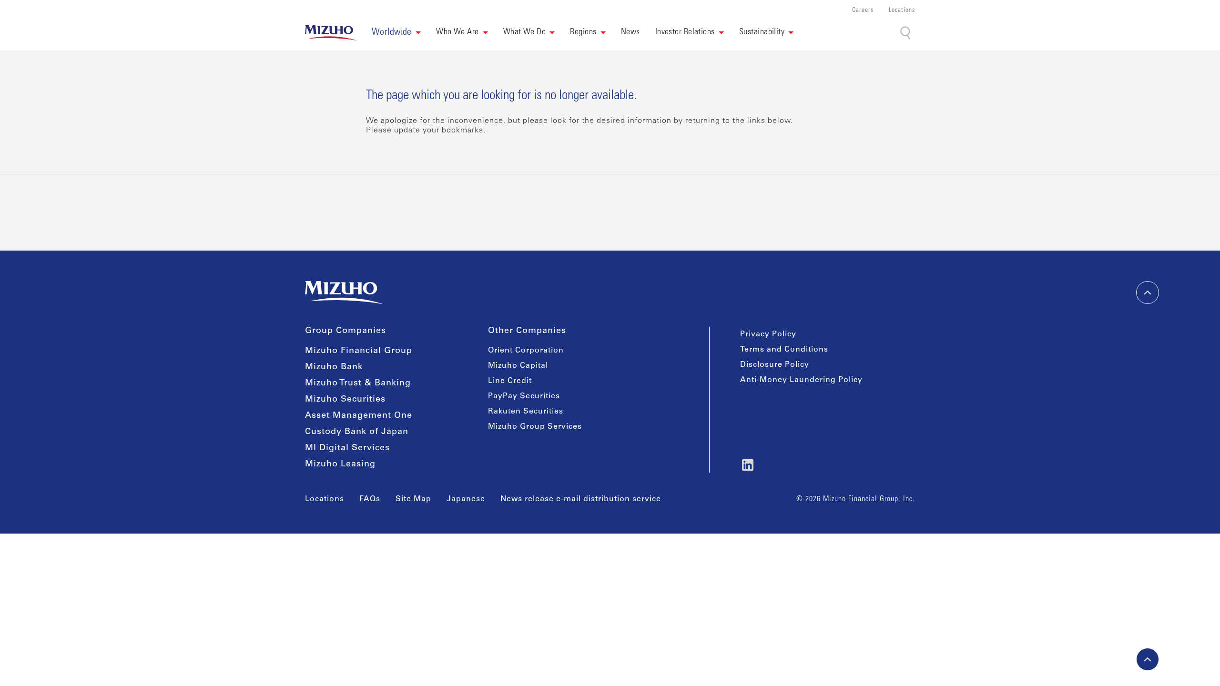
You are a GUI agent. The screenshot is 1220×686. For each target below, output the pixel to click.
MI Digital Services (347, 448)
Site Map (413, 499)
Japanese (466, 499)
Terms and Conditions (784, 349)
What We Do (524, 32)
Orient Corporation (526, 350)
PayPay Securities (524, 396)
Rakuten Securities (525, 411)
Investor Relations (685, 32)
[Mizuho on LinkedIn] (747, 465)
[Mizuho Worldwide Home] (330, 32)
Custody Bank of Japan (356, 432)
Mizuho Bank (334, 367)
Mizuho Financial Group (358, 351)
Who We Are (457, 32)
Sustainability (761, 32)
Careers (863, 11)
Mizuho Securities (345, 399)
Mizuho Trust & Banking (358, 383)
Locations (902, 11)
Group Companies (345, 331)
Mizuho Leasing (340, 464)
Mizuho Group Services (535, 427)
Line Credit (510, 381)
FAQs (369, 499)
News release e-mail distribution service (580, 499)
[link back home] (343, 292)
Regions (583, 32)
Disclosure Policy (774, 365)
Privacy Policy (768, 334)
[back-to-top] (1147, 659)
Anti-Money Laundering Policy (801, 380)
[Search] (906, 33)
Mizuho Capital (518, 366)
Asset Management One (358, 416)
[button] (396, 32)
